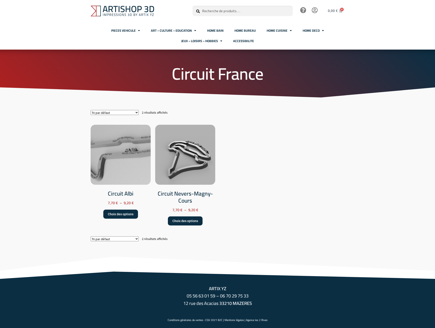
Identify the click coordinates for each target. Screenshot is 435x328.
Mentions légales (234, 320)
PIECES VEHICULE (123, 31)
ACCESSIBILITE (243, 41)
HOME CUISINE (277, 31)
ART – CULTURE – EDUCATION (171, 31)
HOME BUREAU (245, 31)
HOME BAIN (215, 31)
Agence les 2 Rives (257, 320)
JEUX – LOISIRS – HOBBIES (199, 41)
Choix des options (120, 214)
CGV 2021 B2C (213, 320)
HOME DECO (311, 31)
